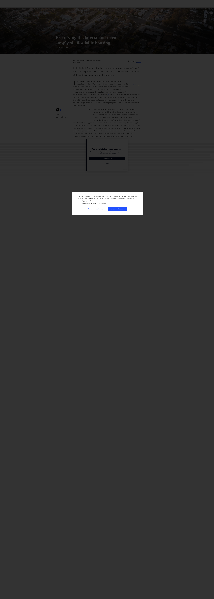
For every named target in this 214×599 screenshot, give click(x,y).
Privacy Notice (90, 203)
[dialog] (107, 203)
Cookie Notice (94, 201)
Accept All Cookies (117, 209)
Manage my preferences (95, 209)
